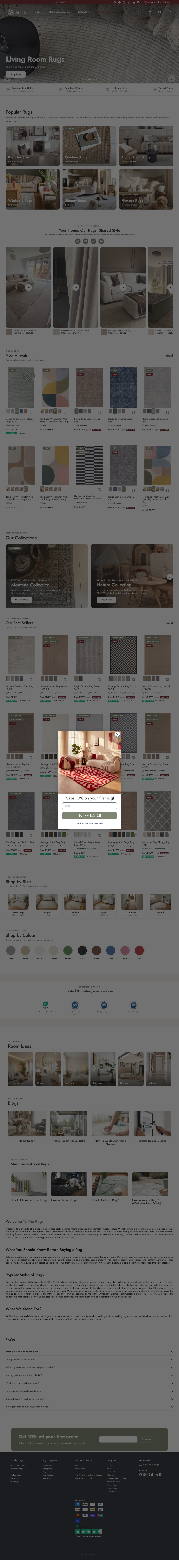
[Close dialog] (117, 734)
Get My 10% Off (89, 815)
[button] (89, 762)
